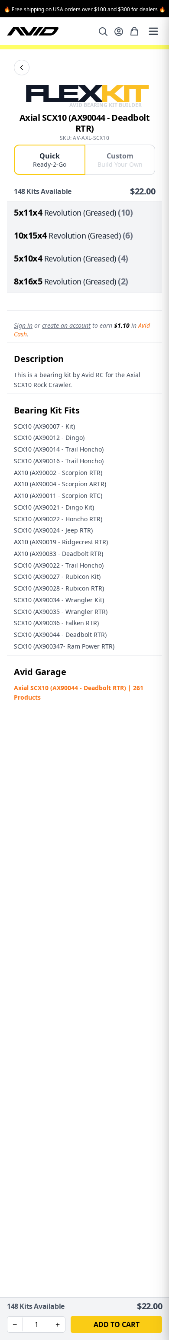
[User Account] (119, 31)
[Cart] (134, 31)
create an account (66, 325)
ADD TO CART (117, 1324)
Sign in (23, 325)
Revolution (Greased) (80, 212)
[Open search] (103, 31)
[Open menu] (153, 31)
